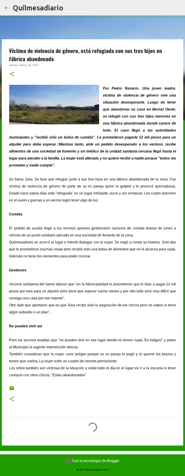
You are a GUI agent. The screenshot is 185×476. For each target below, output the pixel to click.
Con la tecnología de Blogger (95, 461)
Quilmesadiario (38, 8)
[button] (11, 74)
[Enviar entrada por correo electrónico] (11, 389)
